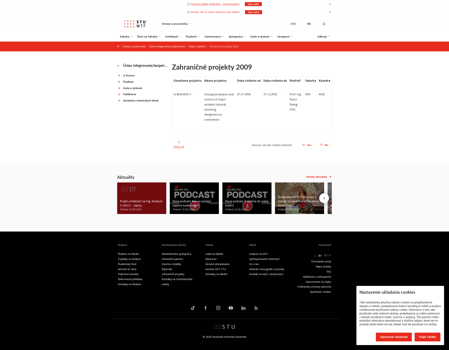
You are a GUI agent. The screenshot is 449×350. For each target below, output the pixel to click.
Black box (210, 259)
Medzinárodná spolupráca (176, 254)
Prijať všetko (427, 336)
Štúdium (128, 81)
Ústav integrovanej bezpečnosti (167, 46)
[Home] (118, 46)
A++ (327, 255)
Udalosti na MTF (258, 254)
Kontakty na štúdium (129, 284)
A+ (320, 255)
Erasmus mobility (171, 264)
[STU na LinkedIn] (243, 308)
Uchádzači (171, 36)
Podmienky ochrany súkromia (314, 286)
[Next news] (324, 198)
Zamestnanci (212, 36)
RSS (329, 271)
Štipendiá (167, 269)
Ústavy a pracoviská (175, 23)
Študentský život (127, 264)
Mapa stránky (323, 266)
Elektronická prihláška (130, 279)
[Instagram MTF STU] (218, 308)
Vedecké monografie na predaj (266, 269)
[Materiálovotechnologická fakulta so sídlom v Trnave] (134, 24)
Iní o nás (254, 264)
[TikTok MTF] (193, 308)
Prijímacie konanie (128, 274)
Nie (326, 145)
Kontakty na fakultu (216, 274)
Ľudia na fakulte (214, 254)
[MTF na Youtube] (231, 308)
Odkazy (322, 36)
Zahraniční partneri (172, 259)
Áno (309, 145)
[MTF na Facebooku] (205, 308)
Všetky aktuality (316, 176)
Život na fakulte (147, 36)
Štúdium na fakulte (128, 254)
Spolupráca (236, 36)
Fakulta (124, 36)
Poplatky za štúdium (129, 259)
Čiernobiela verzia (321, 261)
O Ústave (129, 75)
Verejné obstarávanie (217, 264)
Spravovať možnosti (393, 336)
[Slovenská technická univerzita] (224, 326)
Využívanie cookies (320, 291)
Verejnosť (283, 36)
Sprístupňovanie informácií (264, 259)
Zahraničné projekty (173, 274)
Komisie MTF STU (215, 269)
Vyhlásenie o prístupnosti (317, 276)
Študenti (191, 36)
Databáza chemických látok (141, 100)
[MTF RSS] (256, 308)
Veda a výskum (260, 36)
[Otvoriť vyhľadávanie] (324, 24)
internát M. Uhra (127, 269)
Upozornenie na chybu (318, 281)
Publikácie (129, 94)
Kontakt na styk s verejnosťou (266, 274)
